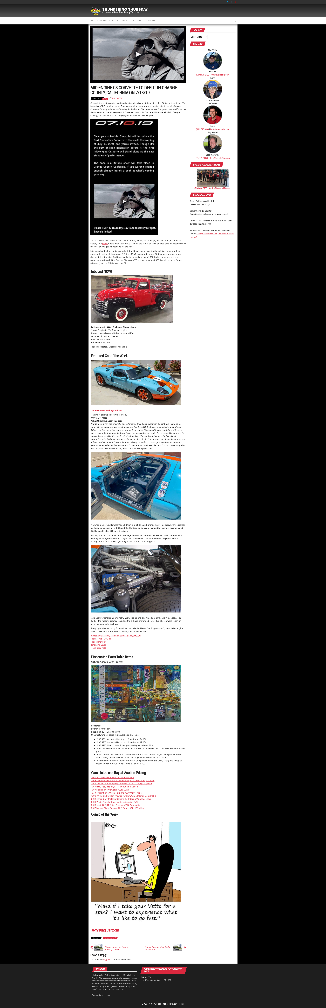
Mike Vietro (117, 98)
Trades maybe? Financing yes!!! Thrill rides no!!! (98, 645)
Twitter (227, 2)
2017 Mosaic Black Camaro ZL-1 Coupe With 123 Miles (117, 808)
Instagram (231, 2)
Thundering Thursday (125, 9)
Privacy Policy (177, 1004)
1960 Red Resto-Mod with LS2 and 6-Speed (112, 777)
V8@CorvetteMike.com (219, 75)
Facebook (223, 2)
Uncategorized (110, 938)
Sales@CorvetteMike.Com (206, 234)
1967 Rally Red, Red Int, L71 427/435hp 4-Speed (114, 786)
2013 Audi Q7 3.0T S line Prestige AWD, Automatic (115, 805)
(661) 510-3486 (202, 129)
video (105, 243)
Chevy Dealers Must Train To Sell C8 (157, 948)
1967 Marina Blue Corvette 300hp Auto (110, 789)
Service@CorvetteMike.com (220, 188)
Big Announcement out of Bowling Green (117, 948)
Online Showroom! (105, 995)
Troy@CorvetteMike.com (220, 158)
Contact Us (137, 20)
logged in (107, 959)
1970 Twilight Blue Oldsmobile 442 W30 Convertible (116, 793)
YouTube (235, 2)
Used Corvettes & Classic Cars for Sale (113, 20)
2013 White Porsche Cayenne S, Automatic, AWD (114, 802)
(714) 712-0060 (202, 158)
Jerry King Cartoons (105, 930)
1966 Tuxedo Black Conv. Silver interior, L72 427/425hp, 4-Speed (122, 780)
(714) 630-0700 (202, 75)
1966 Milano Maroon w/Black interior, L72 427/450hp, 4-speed (121, 783)
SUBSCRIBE (150, 20)
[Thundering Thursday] (92, 20)
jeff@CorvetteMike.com (219, 129)
